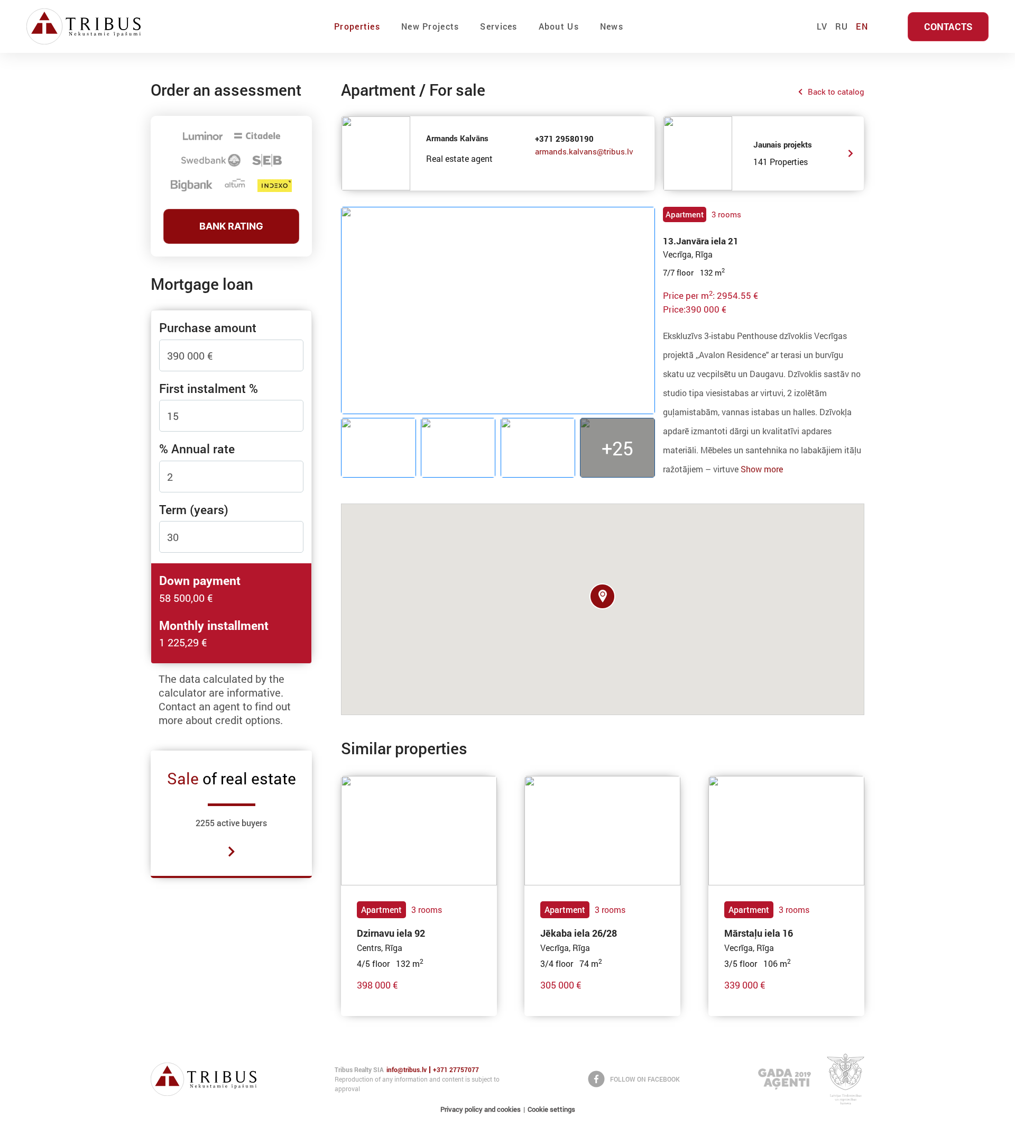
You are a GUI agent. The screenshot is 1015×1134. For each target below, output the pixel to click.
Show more (762, 468)
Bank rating (231, 226)
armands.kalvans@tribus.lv (584, 151)
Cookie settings (551, 1109)
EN (862, 26)
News (611, 26)
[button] (602, 596)
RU (841, 26)
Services (498, 26)
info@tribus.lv (406, 1069)
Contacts (948, 26)
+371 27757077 (456, 1069)
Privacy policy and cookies (480, 1109)
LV (822, 26)
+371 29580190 (564, 138)
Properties (357, 26)
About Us (559, 26)
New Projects (430, 26)
